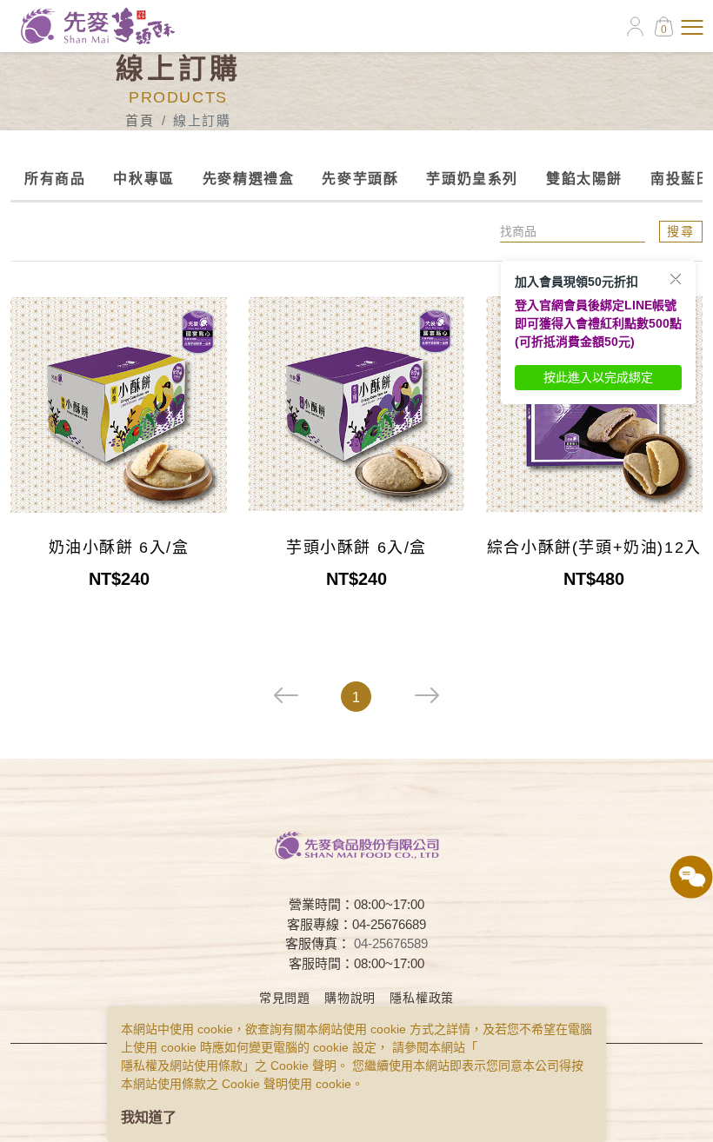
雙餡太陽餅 (584, 178)
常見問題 (284, 998)
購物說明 (350, 998)
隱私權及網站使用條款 (182, 1065)
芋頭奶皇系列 (472, 178)
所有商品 (54, 178)
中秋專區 (143, 178)
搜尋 (681, 231)
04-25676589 (391, 943)
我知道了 (149, 1117)
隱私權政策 (422, 998)
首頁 (139, 120)
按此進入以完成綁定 (598, 377)
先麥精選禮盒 (249, 178)
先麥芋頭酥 (360, 178)
